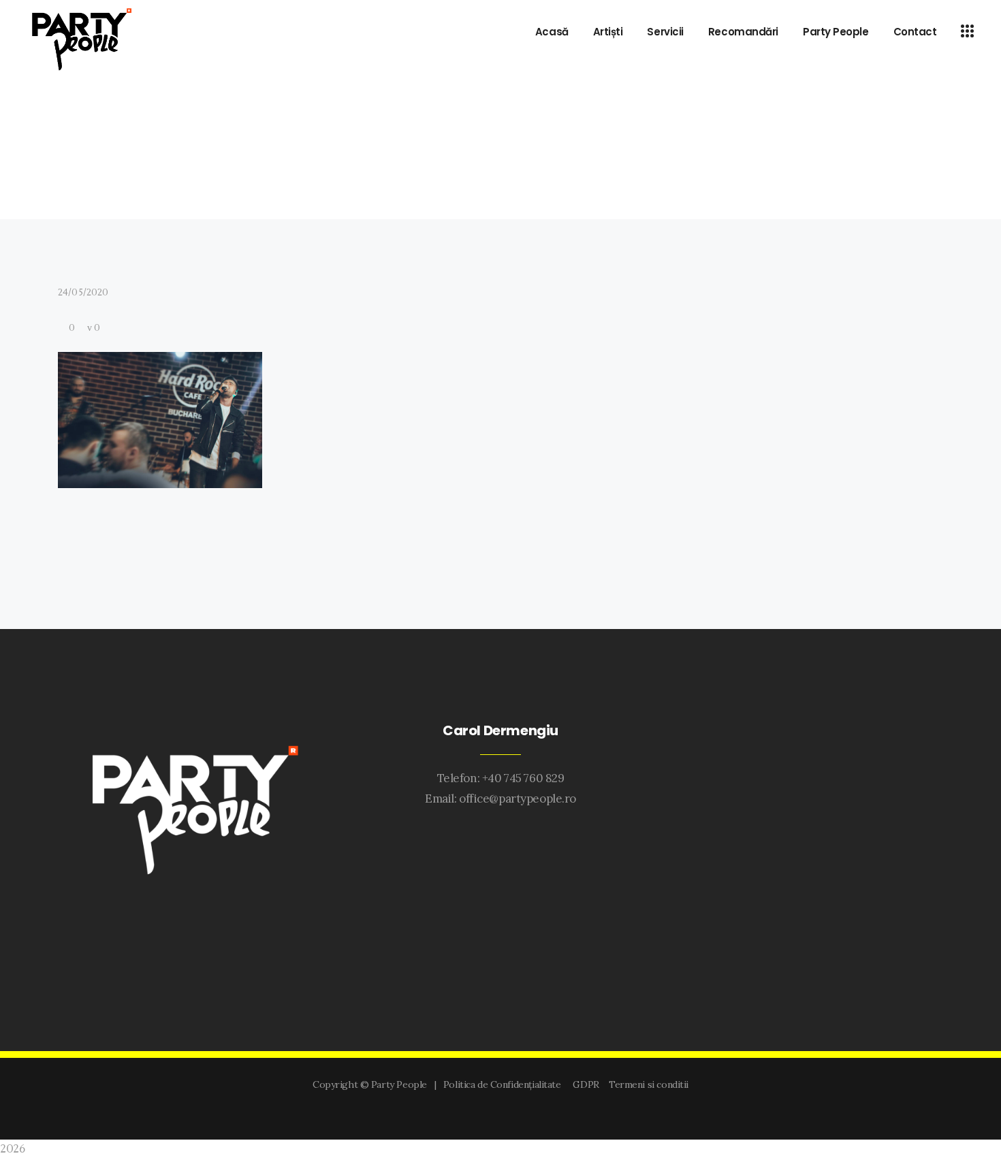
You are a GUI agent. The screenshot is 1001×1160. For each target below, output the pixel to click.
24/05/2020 (83, 293)
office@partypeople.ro (517, 798)
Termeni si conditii (648, 1084)
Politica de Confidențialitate (504, 1084)
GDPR (588, 1084)
